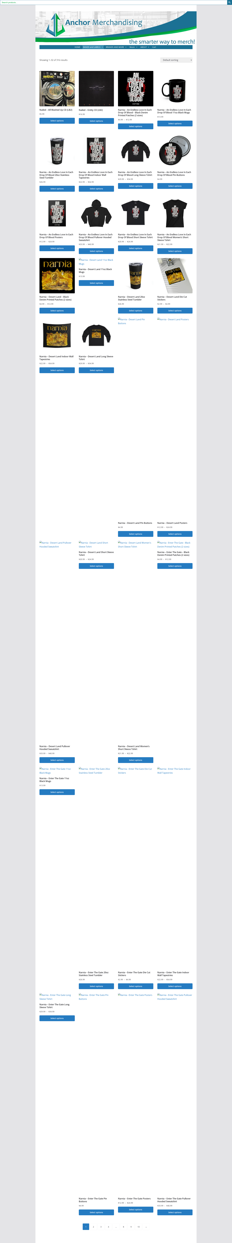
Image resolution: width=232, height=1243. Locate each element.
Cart (154, 47)
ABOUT (143, 47)
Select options (57, 120)
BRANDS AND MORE (115, 47)
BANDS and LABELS (91, 47)
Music (132, 47)
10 (138, 1227)
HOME (77, 47)
